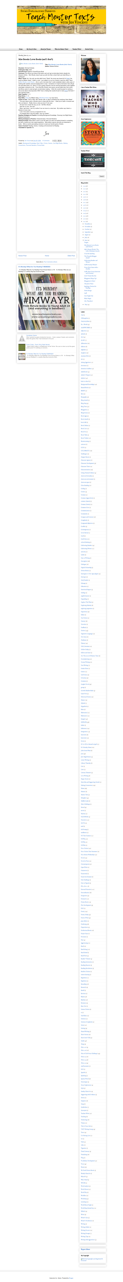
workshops (84, 1202)
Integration (84, 732)
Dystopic (83, 577)
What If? (83, 1176)
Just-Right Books (58, 143)
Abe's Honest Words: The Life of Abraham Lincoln (91, 250)
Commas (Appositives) (87, 498)
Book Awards (84, 419)
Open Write (84, 867)
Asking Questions (86, 362)
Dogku (86, 242)
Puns (82, 940)
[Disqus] (46, 173)
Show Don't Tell (85, 1038)
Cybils (82, 555)
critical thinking (85, 542)
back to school (85, 381)
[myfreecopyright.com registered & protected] (93, 1261)
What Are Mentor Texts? (61, 49)
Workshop (84, 1199)
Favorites (83, 624)
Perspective (84, 896)
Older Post (71, 256)
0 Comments (46, 140)
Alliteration (84, 343)
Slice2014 (83, 1060)
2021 (84, 191)
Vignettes (83, 1148)
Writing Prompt (85, 1233)
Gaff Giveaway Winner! (90, 265)
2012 (84, 216)
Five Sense (84, 637)
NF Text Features (86, 836)
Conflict (83, 526)
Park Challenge (85, 880)
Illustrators (84, 716)
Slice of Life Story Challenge (89, 1053)
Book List (84, 428)
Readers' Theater (85, 959)
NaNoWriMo (85, 817)
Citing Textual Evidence (87, 473)
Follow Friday (85, 649)
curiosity (83, 552)
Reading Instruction (86, 962)
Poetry (83, 911)
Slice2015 (83, 1063)
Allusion (83, 346)
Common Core (85, 507)
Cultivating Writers (86, 548)
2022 (84, 189)
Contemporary (85, 530)
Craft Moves (84, 539)
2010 (84, 221)
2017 (84, 202)
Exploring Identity (86, 605)
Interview (83, 735)
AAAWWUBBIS (85, 328)
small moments (85, 1066)
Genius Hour (84, 668)
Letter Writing (85, 760)
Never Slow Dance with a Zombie (91, 268)
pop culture (84, 921)
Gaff (85, 293)
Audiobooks (84, 372)
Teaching (83, 1117)
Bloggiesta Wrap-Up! (90, 278)
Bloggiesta (84, 410)
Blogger (71, 1278)
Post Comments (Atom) (50, 262)
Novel (82, 858)
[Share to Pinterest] (61, 141)
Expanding (84, 599)
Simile (82, 1041)
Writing (83, 1224)
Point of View (85, 918)
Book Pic (83, 432)
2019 (84, 197)
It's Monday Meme (86, 747)
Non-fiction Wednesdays (88, 855)
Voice (82, 1164)
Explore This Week (86, 602)
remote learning (85, 975)
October (87, 229)
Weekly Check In (85, 1173)
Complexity (84, 520)
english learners (85, 596)
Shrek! (68, 78)
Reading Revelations (86, 968)
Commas (83, 495)
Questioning (84, 943)
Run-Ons (83, 1006)
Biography (84, 397)
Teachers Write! (76, 49)
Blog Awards (84, 400)
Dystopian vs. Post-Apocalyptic (89, 574)
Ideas (82, 709)
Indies (82, 725)
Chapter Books (85, 457)
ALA (82, 337)
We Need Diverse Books (87, 1170)
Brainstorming (85, 441)
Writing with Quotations (88, 1240)
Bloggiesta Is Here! (89, 281)
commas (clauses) (85, 501)
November (88, 226)
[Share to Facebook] (59, 141)
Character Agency (86, 460)
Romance (83, 1003)
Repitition (84, 981)
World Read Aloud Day (87, 1208)
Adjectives (83, 331)
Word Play (84, 1192)
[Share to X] (57, 141)
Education (84, 586)
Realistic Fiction (85, 971)
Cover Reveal (84, 533)
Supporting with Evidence (88, 1095)
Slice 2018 (83, 1050)
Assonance (84, 365)
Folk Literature (85, 646)
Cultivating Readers (86, 545)
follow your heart (86, 653)
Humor (83, 700)
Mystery (83, 814)
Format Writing (85, 662)
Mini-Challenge (85, 804)
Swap (82, 1104)
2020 (84, 194)
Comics (83, 492)
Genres (50, 143)
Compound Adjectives (87, 523)
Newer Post (22, 256)
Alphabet (83, 350)
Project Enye (84, 934)
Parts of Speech (85, 883)
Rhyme (83, 997)
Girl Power (84, 675)
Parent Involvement (86, 877)
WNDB (83, 1183)
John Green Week (86, 750)
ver (82, 1139)
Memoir (83, 791)
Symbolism (84, 1107)
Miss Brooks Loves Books (27, 82)
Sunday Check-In (86, 1091)
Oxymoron (84, 870)
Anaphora (83, 353)
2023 (84, 186)
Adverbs (83, 334)
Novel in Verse (85, 861)
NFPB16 (83, 845)
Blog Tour (84, 406)
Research (83, 987)
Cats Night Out (88, 296)
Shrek (66, 91)
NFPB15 (83, 842)
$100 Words (84, 324)
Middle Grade (85, 801)
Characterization (85, 470)
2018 (84, 200)
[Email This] (53, 141)
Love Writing (85, 776)
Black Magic (87, 298)
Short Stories (84, 1034)
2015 (84, 208)
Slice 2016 (83, 1047)
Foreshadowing (85, 659)
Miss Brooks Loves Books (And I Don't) (60, 64)
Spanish (83, 1072)
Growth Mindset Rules (87, 691)
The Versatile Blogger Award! (90, 257)
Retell (82, 990)
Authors (83, 378)
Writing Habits (85, 1227)
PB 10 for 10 (84, 886)
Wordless (83, 1195)
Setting (83, 1028)
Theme (83, 1123)
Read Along (84, 949)
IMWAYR (84, 722)
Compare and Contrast (87, 517)
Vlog (82, 1158)
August (87, 235)
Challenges (84, 454)
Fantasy (83, 621)
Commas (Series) (85, 504)
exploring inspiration (87, 608)
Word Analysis (85, 1186)
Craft (82, 536)
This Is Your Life (86, 1126)
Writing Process (85, 1230)
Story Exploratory (86, 1085)
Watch (82, 1167)
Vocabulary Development (88, 1161)
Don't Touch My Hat (90, 276)
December (87, 224)
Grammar (83, 681)
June (86, 240)
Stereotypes (84, 1082)
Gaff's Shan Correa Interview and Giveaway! (92, 272)
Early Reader (84, 580)
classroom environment (87, 479)
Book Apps (84, 416)
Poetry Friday (85, 915)
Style (82, 1088)
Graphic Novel (85, 684)
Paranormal (84, 874)
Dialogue (83, 564)
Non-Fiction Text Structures (89, 851)
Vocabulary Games (31, 335)
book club (83, 422)
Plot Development (86, 905)
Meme (82, 788)
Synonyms (84, 1110)
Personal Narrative (31, 145)
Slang (82, 1044)
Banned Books (85, 387)
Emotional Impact (86, 589)
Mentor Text (84, 795)
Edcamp (83, 583)
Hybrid (83, 703)
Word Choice (84, 1189)
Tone (82, 1132)
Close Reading (85, 485)
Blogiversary (84, 413)
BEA (82, 394)
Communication (85, 511)
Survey (83, 1098)
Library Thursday (86, 763)
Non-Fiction (84, 848)
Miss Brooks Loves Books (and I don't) (91, 246)
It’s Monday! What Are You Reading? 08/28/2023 (34, 267)
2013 (84, 213)
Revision (83, 993)
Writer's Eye (84, 1218)
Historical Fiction (86, 697)
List (82, 766)
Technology (84, 1120)
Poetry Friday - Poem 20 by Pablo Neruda (38, 344)
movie (82, 810)
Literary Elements (86, 773)
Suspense (83, 1101)
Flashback (83, 640)
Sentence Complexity (87, 1022)
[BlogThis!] (55, 141)
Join (82, 754)
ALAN (83, 340)
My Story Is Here (31, 49)
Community (84, 514)
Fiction (45, 143)
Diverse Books (85, 571)
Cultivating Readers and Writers (90, 261)
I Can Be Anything (89, 254)
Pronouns (83, 937)
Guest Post (84, 694)
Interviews (84, 738)
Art (82, 359)
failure (82, 615)
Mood (82, 807)
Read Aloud (84, 952)
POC (82, 908)
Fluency (83, 643)
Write (82, 1214)
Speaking (83, 1076)
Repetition (84, 978)
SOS (82, 1069)
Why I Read (84, 1180)
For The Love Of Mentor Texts (90, 656)
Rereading (84, 984)
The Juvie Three (88, 284)
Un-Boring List (85, 1135)
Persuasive (83, 899)
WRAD (83, 1211)
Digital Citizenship (86, 567)
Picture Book (40, 145)
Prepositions (84, 927)
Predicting (84, 924)
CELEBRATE (85, 451)
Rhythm (83, 1000)
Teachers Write (85, 1113)
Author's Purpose (85, 375)
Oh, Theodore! (88, 301)
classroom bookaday (86, 476)
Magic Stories (85, 779)
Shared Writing (85, 1031)
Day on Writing (85, 558)
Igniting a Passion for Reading (90, 287)
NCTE (83, 823)
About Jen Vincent (46, 49)
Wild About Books (44, 98)
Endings (83, 593)
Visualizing (84, 1154)
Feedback (83, 627)
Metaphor (83, 798)
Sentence (83, 1019)
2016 (84, 205)
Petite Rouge (88, 290)
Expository (84, 612)
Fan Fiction (84, 618)
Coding (83, 489)
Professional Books (86, 930)
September (88, 232)
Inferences (84, 728)
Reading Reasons (85, 965)
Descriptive (84, 561)
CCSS (82, 447)
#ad (82, 315)
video (82, 1145)
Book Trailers (85, 438)
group (82, 687)
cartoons (83, 444)
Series (82, 1025)
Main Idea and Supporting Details (90, 782)
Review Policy (89, 49)
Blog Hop (84, 403)
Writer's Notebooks (86, 1221)
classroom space (85, 482)
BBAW (83, 391)
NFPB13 (83, 839)
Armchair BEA (85, 356)
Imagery (83, 719)
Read (82, 946)
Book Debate (84, 425)
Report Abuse (85, 1249)
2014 (84, 211)
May (86, 304)
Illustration (84, 713)
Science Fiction (85, 1009)
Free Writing (84, 665)
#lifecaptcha (84, 318)
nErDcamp (84, 829)
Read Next (84, 956)
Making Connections (87, 785)
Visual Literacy (85, 1151)
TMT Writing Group (87, 1129)
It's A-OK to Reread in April (89, 744)
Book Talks (40, 143)
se (81, 1012)
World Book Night (86, 1205)
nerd (82, 826)
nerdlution (84, 832)
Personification (85, 893)
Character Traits (85, 466)
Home (20, 49)
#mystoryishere (85, 321)
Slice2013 (83, 1057)
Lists (82, 769)
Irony (82, 741)
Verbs (82, 1142)
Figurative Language (87, 634)
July (86, 237)
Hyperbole (84, 706)
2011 (84, 219)
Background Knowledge (29, 143)
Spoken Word (85, 1079)
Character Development (87, 463)
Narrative (83, 820)
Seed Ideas (84, 1016)
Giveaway (83, 678)
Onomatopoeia (85, 864)
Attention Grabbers (86, 369)
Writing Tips (84, 1236)
